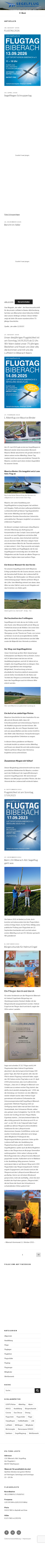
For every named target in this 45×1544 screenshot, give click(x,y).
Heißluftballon (23, 1421)
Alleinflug (21, 1404)
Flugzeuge (8, 1367)
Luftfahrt (9, 1425)
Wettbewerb (9, 1376)
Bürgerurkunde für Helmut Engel (20, 947)
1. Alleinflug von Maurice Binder (19, 417)
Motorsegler (10, 1429)
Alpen (30, 1404)
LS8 (32, 1421)
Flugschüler (8, 1358)
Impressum (27, 1539)
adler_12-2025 (9, 302)
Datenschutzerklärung (12, 1539)
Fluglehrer (8, 1354)
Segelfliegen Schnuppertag (18, 95)
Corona (8, 1413)
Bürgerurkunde (30, 1409)
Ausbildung (8, 1341)
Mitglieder (8, 1372)
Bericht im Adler (12, 224)
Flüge (6, 1345)
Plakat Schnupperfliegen (12, 214)
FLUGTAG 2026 (12, 30)
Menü (23, 13)
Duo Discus (18, 1413)
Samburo (9, 1433)
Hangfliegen (10, 1421)
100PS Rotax (11, 1404)
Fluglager (7, 1349)
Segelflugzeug (20, 1433)
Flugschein (10, 1417)
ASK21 (8, 1409)
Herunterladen (24, 302)
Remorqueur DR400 (25, 1429)
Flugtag (7, 1363)
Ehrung (27, 1413)
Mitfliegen (19, 1425)
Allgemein (8, 1336)
